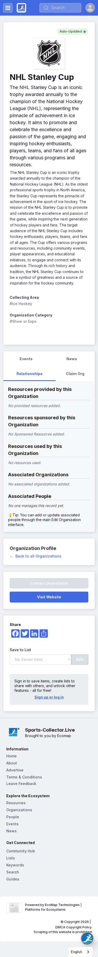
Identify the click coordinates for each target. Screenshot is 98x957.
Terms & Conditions (24, 777)
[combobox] (80, 952)
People (12, 817)
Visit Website (49, 597)
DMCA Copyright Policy (73, 927)
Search (12, 872)
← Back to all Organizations (35, 556)
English (76, 952)
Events (12, 824)
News (11, 831)
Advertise (15, 770)
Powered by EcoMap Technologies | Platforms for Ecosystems (54, 907)
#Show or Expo (23, 321)
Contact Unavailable (49, 583)
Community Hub (20, 851)
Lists (10, 858)
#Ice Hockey (21, 303)
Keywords (15, 865)
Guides (12, 879)
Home (11, 756)
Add (79, 659)
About (11, 763)
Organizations (19, 810)
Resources (16, 803)
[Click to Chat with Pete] (87, 938)
